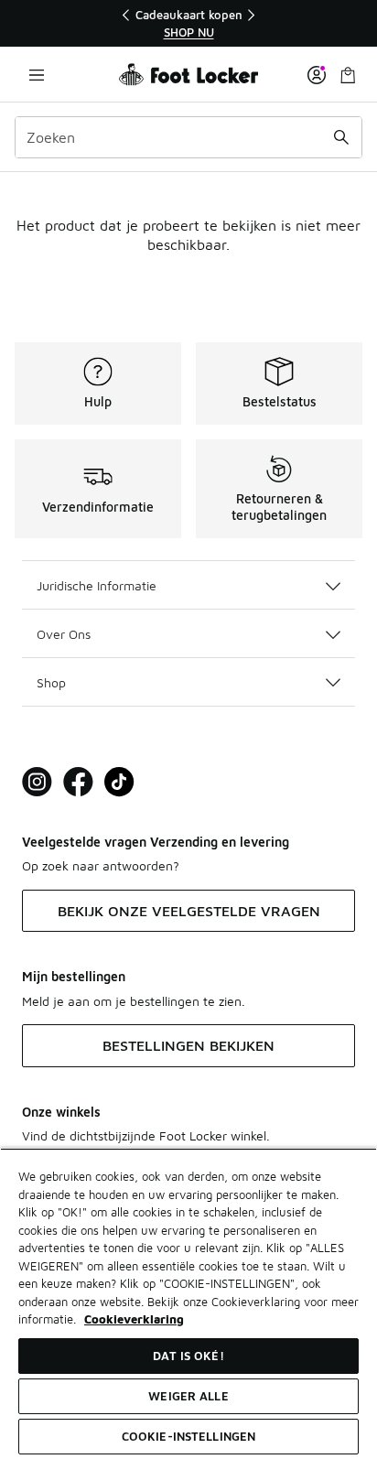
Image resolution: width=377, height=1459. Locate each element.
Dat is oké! (188, 1355)
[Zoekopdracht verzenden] (341, 137)
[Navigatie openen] (36, 74)
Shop (51, 682)
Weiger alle (188, 1396)
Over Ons (64, 634)
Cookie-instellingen (188, 1436)
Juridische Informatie (96, 585)
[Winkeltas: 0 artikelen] (347, 74)
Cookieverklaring (134, 1319)
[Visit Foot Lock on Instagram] (37, 782)
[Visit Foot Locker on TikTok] (119, 782)
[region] (188, 23)
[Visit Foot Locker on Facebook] (78, 782)
